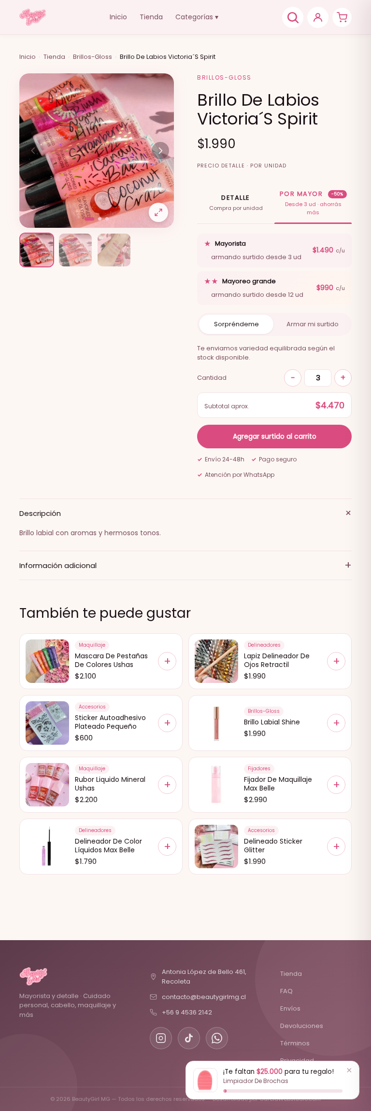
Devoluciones (301, 1025)
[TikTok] (189, 1038)
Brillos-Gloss (92, 56)
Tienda (151, 17)
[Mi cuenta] (317, 17)
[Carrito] (342, 17)
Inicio (118, 17)
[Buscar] (292, 17)
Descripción (185, 513)
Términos (295, 1043)
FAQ (286, 991)
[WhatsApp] (217, 1038)
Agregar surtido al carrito (274, 436)
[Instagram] (161, 1038)
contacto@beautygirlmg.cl (204, 996)
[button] (89, 219)
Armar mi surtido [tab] (312, 324)
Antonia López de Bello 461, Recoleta (204, 976)
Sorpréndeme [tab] (236, 324)
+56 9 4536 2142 (187, 1012)
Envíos (290, 1008)
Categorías (196, 17)
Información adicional (185, 564)
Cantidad (212, 377)
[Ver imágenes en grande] (158, 212)
